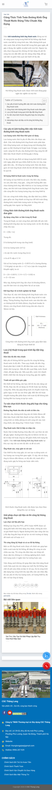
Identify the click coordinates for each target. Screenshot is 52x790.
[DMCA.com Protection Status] (19, 713)
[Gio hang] (46, 4)
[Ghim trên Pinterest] (32, 585)
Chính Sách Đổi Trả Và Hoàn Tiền (17, 762)
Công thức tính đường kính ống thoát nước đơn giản (26, 109)
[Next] (45, 622)
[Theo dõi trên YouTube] (9, 712)
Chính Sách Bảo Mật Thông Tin (16, 774)
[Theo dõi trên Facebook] (4, 712)
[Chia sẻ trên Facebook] (20, 585)
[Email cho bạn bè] (28, 585)
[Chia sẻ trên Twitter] (24, 585)
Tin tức (6, 14)
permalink (7, 596)
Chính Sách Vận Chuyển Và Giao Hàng (19, 770)
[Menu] (3, 4)
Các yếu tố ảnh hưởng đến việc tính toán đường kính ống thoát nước (26, 105)
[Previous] (4, 622)
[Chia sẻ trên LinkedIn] (36, 585)
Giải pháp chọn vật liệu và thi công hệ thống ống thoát (25, 121)
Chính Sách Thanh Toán (13, 766)
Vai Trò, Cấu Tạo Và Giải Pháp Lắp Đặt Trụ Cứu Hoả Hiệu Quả (23, 637)
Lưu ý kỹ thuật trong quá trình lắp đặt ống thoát (24, 112)
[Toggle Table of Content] (43, 101)
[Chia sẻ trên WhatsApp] (16, 585)
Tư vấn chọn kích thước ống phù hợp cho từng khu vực (25, 116)
